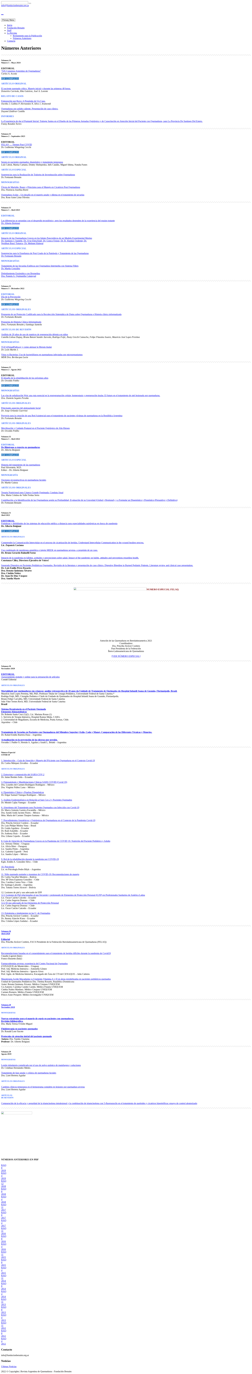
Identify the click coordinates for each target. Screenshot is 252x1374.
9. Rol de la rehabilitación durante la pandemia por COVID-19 (30, 859)
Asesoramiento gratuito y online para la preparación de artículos (30, 677)
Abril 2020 (5, 933)
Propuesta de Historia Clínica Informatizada (21, 322)
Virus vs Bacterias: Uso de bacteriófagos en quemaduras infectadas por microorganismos (42, 354)
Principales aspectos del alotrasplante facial (21, 408)
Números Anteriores (22, 38)
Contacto (11, 41)
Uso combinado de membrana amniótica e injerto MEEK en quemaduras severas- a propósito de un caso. (49, 550)
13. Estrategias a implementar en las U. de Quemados (25, 913)
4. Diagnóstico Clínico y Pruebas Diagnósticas (22, 792)
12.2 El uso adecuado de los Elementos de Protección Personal (30, 903)
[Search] (30, 3)
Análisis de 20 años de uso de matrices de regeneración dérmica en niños (34, 334)
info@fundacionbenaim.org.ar (15, 5)
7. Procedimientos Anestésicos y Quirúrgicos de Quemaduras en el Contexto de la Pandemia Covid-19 (48, 820)
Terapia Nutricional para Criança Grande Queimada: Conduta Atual (32, 492)
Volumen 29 (6, 1005)
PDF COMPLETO (10, 78)
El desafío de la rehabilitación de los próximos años (24, 378)
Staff (9, 30)
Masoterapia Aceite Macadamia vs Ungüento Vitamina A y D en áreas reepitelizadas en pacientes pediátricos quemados (56, 979)
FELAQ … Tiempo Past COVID (16, 144)
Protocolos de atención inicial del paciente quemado (26, 1036)
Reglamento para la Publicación (27, 35)
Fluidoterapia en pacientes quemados (19, 1029)
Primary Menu (8, 20)
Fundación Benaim (15, 28)
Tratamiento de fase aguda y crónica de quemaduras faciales (28, 1073)
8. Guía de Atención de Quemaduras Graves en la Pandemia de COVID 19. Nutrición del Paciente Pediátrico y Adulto (55, 841)
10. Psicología (7, 867)
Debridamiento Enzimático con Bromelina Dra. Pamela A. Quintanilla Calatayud (20, 274)
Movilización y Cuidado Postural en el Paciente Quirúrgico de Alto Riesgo (35, 428)
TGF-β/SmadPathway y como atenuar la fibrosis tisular (26, 347)
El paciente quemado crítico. (14, 88)
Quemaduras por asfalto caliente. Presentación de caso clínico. (29, 108)
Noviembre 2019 (8, 1007)
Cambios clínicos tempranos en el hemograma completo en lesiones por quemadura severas (43, 1087)
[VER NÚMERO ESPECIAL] (126, 656)
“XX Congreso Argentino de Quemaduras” (21, 71)
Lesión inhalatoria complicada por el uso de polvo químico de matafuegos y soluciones (41, 1065)
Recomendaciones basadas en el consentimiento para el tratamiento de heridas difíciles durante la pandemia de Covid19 (56, 953)
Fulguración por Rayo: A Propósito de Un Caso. (23, 101)
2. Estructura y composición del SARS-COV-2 (22, 774)
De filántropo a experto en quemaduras (20, 447)
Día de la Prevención (10, 297)
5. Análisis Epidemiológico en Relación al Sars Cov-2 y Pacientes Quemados (36, 800)
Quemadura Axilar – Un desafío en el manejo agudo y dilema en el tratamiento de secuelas (42, 195)
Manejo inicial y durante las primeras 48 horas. (49, 88)
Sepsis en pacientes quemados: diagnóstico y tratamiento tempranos (32, 162)
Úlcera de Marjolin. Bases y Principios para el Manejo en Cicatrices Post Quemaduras (40, 187)
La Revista (12, 33)
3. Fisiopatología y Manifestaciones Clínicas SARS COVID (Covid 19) (34, 782)
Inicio (9, 25)
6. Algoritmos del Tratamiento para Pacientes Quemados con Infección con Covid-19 (40, 807)
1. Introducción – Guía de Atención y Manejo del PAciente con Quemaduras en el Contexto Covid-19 (48, 760)
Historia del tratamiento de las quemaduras (20, 465)
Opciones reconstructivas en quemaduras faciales (23, 480)
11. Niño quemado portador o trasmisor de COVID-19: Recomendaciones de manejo (40, 874)
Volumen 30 (6, 931)
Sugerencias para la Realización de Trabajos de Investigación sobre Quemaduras (38, 174)
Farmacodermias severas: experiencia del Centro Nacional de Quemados (34, 963)
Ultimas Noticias (8, 1366)
